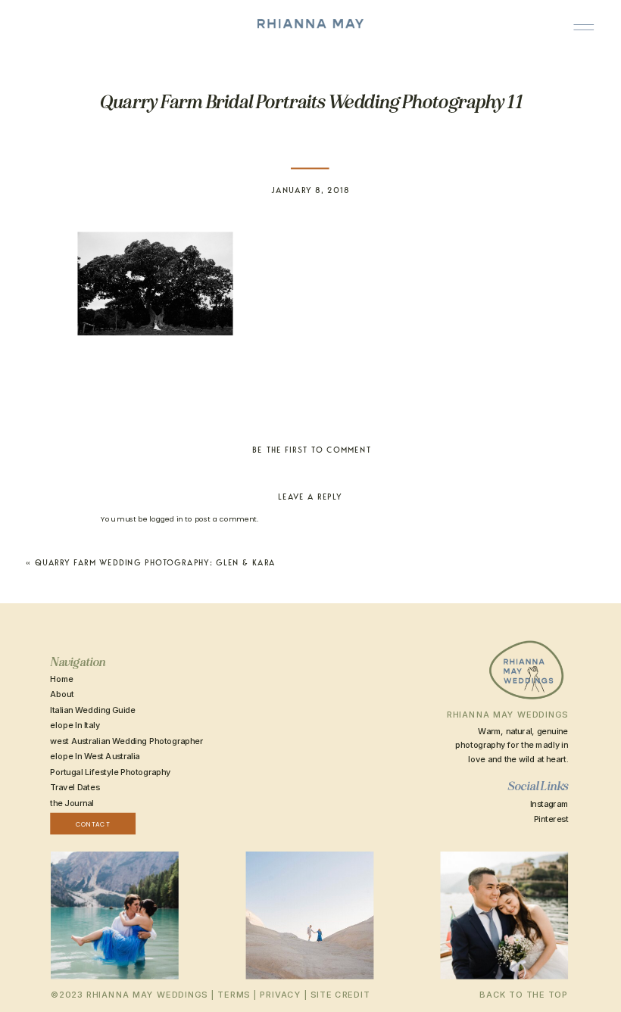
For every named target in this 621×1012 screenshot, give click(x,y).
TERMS (233, 994)
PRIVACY (280, 994)
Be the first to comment (311, 450)
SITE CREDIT (340, 994)
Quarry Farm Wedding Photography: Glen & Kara (155, 563)
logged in (166, 518)
